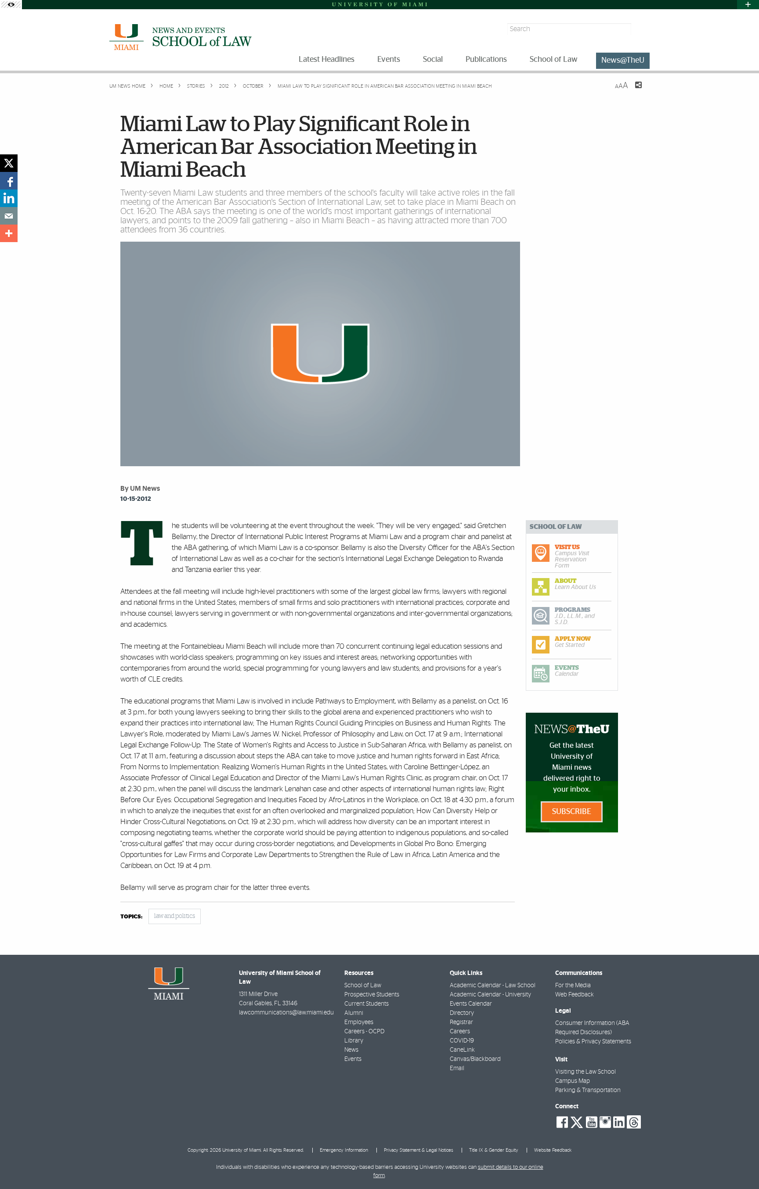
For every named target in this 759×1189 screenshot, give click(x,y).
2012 (223, 86)
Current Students (366, 1004)
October (253, 86)
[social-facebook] (562, 1122)
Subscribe (571, 812)
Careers (460, 1031)
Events (352, 1059)
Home (165, 86)
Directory (462, 1013)
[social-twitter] (577, 1121)
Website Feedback (552, 1150)
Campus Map (572, 1081)
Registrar (461, 1022)
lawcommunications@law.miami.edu (286, 1013)
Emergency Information (344, 1150)
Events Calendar (471, 1004)
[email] (9, 216)
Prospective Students (371, 995)
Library (353, 1041)
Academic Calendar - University (490, 995)
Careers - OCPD (364, 1031)
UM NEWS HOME (127, 86)
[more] (9, 233)
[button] (740, 1165)
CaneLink (462, 1050)
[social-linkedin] (619, 1122)
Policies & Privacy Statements (593, 1042)
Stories (195, 86)
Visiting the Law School (585, 1072)
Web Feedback (574, 995)
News (351, 1050)
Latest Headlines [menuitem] (326, 60)
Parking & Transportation (588, 1090)
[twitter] (9, 163)
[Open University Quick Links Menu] (748, 4)
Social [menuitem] (433, 60)
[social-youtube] (591, 1122)
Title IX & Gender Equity (493, 1150)
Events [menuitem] (388, 60)
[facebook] (9, 180)
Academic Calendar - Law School (492, 985)
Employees (358, 1022)
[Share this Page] (633, 90)
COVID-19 (462, 1041)
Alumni (353, 1013)
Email (457, 1068)
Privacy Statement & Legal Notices (418, 1150)
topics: (131, 917)
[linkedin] (9, 198)
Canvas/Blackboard (475, 1059)
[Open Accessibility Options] (11, 4)
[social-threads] (634, 1121)
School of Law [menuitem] (554, 60)
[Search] (641, 29)
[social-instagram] (605, 1122)
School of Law (362, 985)
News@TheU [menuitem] (622, 60)
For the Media (573, 985)
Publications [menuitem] (486, 60)
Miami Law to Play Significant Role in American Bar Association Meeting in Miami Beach (385, 86)
